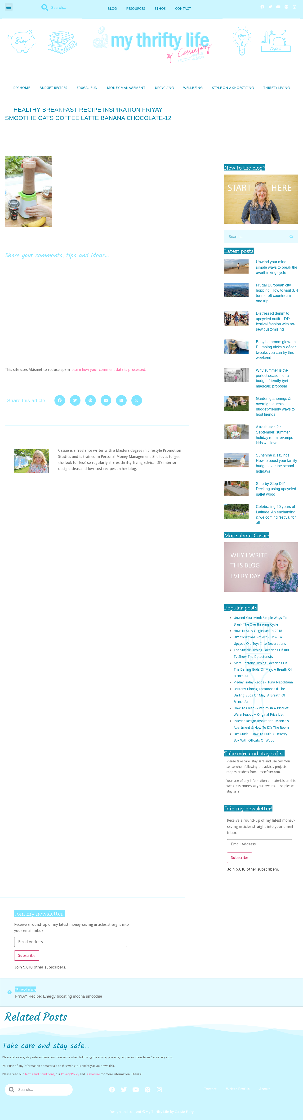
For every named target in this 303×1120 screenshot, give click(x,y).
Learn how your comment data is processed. (108, 369)
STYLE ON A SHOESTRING (233, 88)
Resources (135, 8)
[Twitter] (270, 7)
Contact (183, 8)
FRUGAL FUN (87, 88)
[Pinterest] (286, 7)
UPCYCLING (164, 88)
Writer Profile (238, 1089)
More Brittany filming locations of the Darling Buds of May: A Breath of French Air (263, 669)
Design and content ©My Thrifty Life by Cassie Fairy (152, 1112)
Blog (112, 8)
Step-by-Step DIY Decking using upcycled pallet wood (276, 489)
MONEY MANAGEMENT (126, 88)
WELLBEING (193, 88)
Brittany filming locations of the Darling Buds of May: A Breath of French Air (259, 695)
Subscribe (239, 857)
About (264, 1089)
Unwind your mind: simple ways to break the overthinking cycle (276, 267)
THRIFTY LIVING (276, 88)
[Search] (291, 236)
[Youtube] (278, 7)
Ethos (160, 8)
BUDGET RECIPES (53, 88)
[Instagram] (294, 7)
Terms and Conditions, (39, 1074)
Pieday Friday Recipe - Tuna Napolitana (263, 682)
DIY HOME (21, 88)
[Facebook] (262, 7)
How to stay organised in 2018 (258, 631)
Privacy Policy (70, 1074)
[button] (9, 7)
